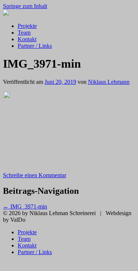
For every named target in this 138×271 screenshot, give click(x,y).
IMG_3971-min (25, 206)
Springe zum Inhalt (25, 6)
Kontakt (27, 39)
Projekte (27, 26)
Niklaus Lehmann (109, 82)
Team (24, 32)
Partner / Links (35, 46)
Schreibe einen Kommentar (34, 175)
